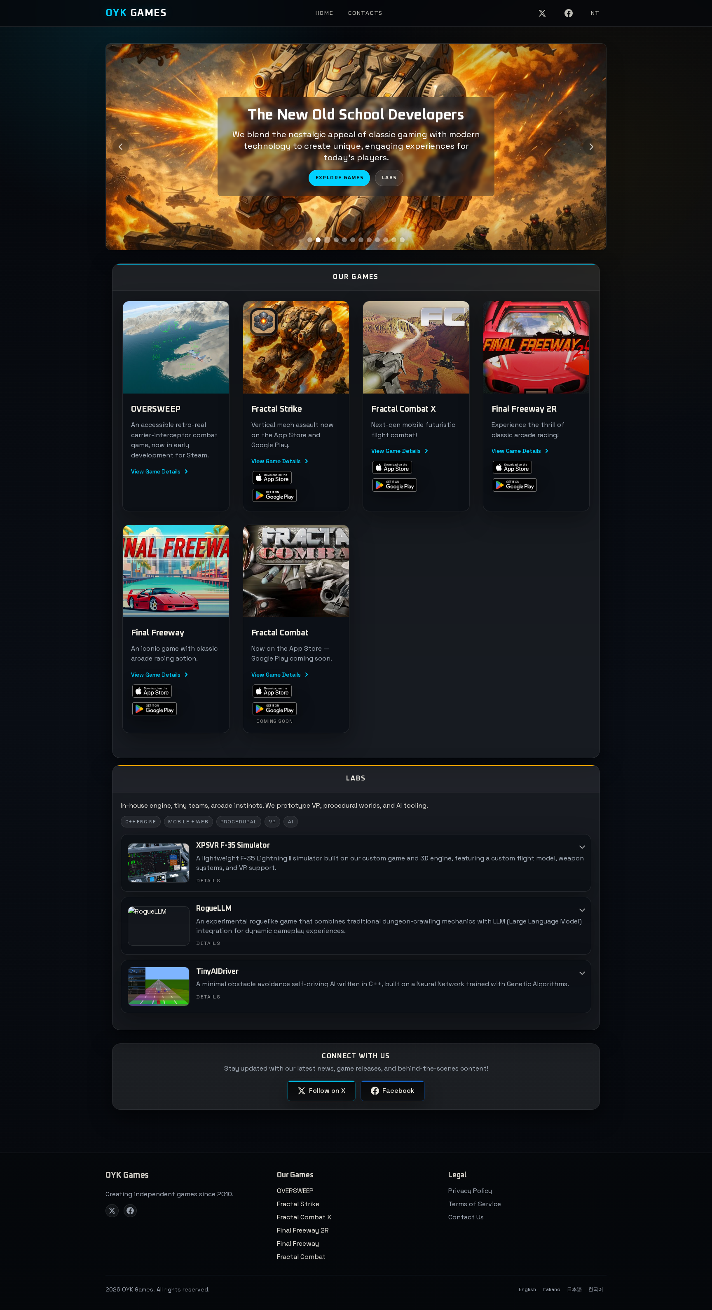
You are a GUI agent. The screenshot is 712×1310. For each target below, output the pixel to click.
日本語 (574, 1289)
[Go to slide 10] (385, 239)
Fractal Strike (298, 1204)
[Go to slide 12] (402, 239)
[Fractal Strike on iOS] (272, 477)
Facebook (398, 1090)
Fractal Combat (301, 1256)
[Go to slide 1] (309, 239)
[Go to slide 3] (326, 239)
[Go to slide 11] (393, 239)
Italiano (551, 1289)
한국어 (595, 1289)
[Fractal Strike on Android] (274, 495)
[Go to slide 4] (335, 240)
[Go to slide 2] (318, 239)
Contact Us (466, 1217)
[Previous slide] (120, 146)
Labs (389, 178)
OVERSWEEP (295, 1190)
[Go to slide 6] (352, 239)
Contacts (365, 13)
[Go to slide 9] (377, 239)
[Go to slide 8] (369, 239)
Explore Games (340, 178)
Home (325, 13)
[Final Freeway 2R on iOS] (513, 467)
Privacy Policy (470, 1190)
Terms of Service (474, 1204)
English (527, 1289)
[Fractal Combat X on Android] (394, 485)
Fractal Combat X (304, 1217)
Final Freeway (298, 1243)
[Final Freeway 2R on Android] (515, 485)
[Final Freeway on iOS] (152, 691)
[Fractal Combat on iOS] (272, 691)
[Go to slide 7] (360, 239)
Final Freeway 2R (303, 1230)
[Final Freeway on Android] (154, 708)
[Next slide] (591, 146)
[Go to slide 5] (344, 239)
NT (595, 13)
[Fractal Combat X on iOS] (392, 467)
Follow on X (327, 1090)
